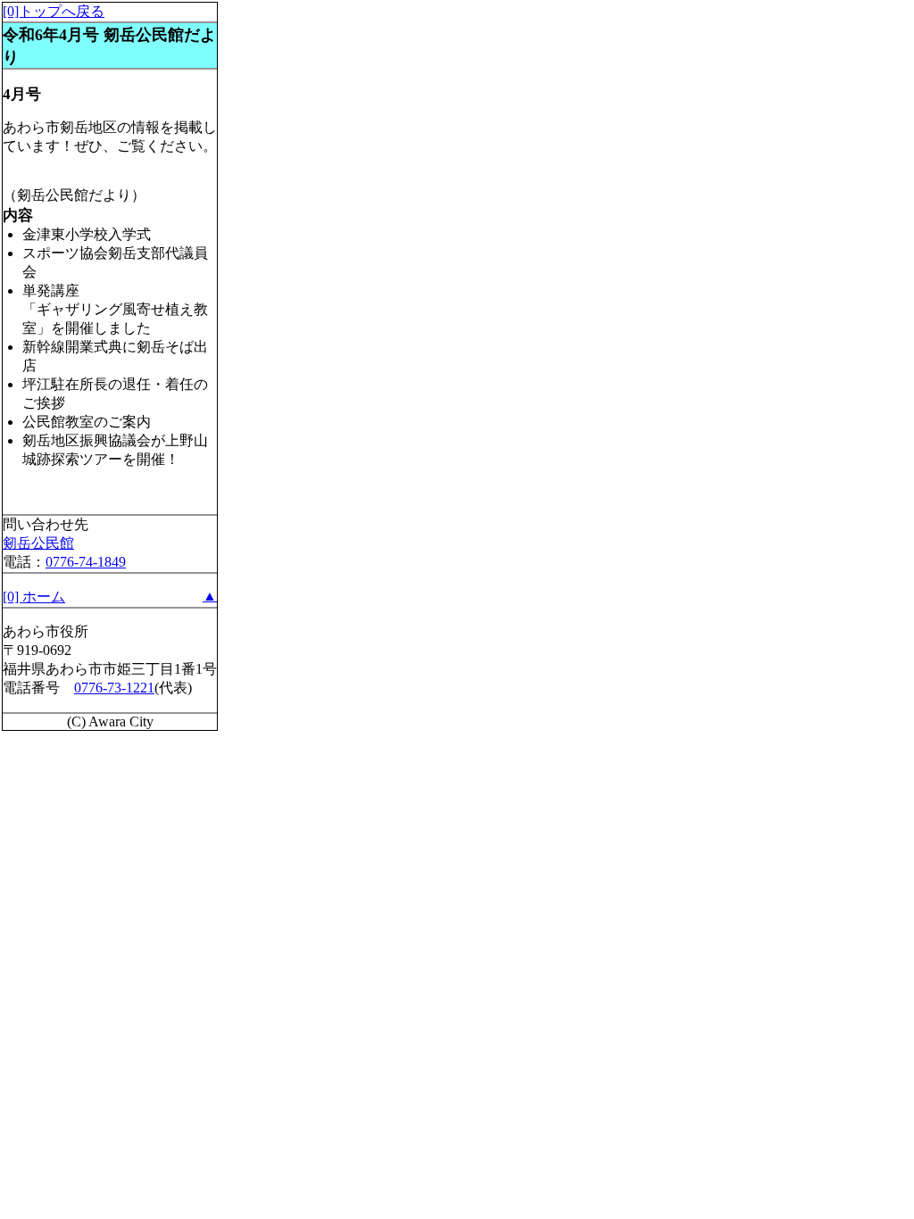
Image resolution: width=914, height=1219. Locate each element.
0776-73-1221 (114, 687)
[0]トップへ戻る (53, 11)
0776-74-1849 (86, 561)
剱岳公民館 (38, 543)
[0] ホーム (34, 596)
